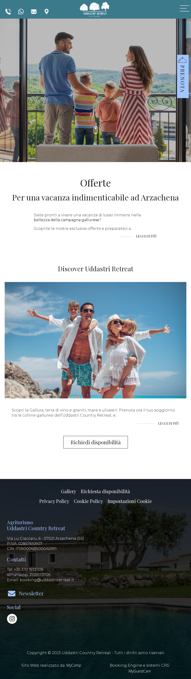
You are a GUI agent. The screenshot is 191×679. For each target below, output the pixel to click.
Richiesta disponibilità (105, 491)
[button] (182, 71)
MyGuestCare (140, 671)
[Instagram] (12, 619)
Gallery (68, 491)
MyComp (73, 665)
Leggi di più (146, 236)
